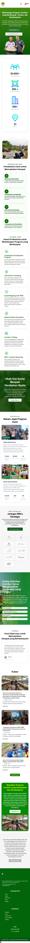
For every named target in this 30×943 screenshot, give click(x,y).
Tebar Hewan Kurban (10, 482)
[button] (20, 4)
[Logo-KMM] (3, 3)
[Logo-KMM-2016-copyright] (4, 876)
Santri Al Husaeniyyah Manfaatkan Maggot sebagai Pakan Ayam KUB (13, 761)
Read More (5, 706)
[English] (26, 3)
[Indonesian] (28, 3)
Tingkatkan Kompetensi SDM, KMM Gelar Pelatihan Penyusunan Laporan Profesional (14, 729)
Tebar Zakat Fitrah (9, 442)
